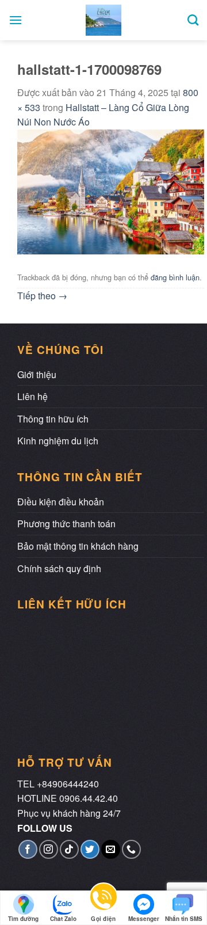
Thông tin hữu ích (53, 418)
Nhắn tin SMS (183, 919)
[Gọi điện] (103, 901)
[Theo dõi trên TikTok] (69, 849)
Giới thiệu (36, 374)
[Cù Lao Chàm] (104, 20)
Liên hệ (32, 396)
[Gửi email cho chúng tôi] (110, 849)
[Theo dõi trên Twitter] (89, 849)
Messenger (143, 919)
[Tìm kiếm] (192, 19)
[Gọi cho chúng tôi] (131, 849)
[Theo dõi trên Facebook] (27, 849)
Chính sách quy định (59, 568)
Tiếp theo (42, 295)
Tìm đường (23, 919)
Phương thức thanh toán (66, 523)
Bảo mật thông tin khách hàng (78, 546)
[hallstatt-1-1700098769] (110, 190)
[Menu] (15, 20)
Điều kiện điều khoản (60, 501)
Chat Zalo (63, 919)
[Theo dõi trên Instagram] (48, 849)
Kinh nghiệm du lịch (57, 440)
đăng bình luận (175, 277)
